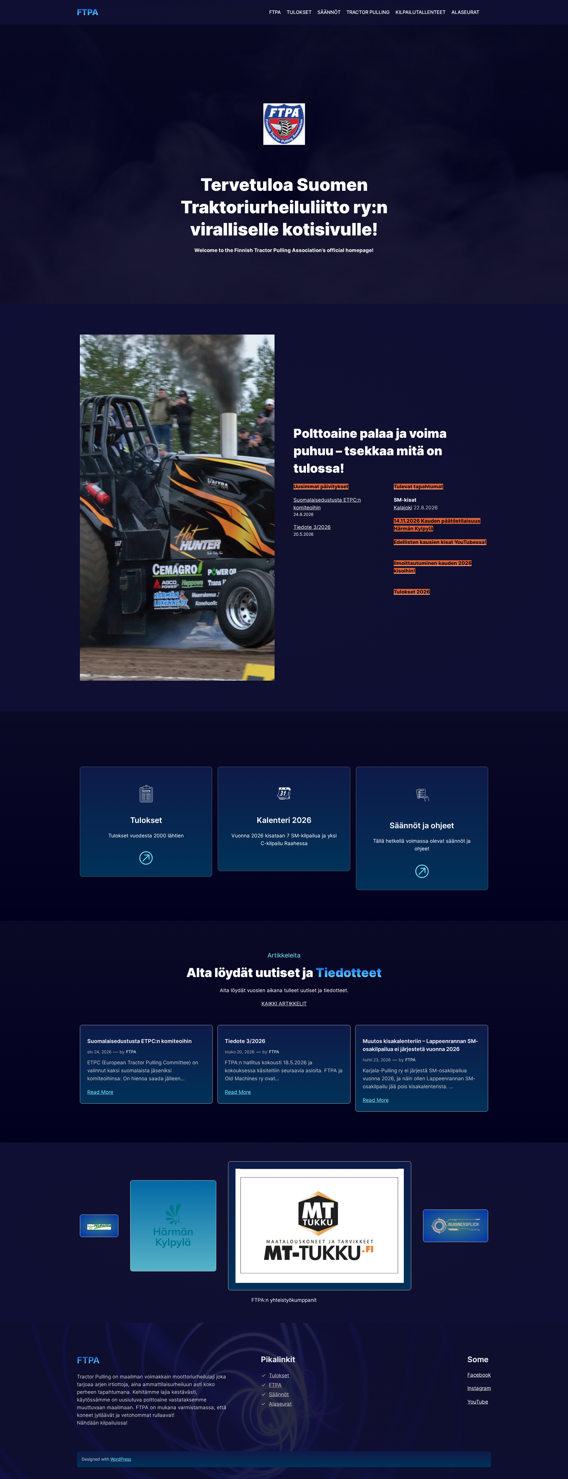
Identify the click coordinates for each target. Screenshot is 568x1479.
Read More (100, 1092)
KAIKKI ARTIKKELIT (284, 1004)
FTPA (88, 12)
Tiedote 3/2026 (312, 527)
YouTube (477, 1402)
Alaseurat (280, 1404)
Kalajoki (403, 508)
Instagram (479, 1388)
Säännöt (279, 1394)
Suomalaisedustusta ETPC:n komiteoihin (139, 1041)
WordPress (120, 1459)
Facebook (479, 1375)
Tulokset (279, 1375)
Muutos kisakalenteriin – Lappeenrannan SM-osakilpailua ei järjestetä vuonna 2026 (420, 1045)
